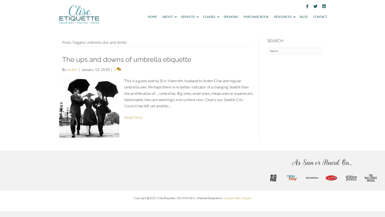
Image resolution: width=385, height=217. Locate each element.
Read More (133, 117)
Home (152, 16)
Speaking (231, 16)
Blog (304, 16)
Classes (209, 16)
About (167, 16)
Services (188, 16)
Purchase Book (256, 16)
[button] (175, 17)
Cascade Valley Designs (237, 198)
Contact (320, 16)
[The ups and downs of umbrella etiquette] (89, 107)
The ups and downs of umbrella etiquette (126, 59)
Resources (283, 16)
